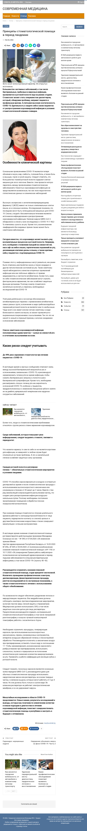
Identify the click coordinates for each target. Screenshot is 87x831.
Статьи (24, 16)
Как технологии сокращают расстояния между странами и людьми (72, 158)
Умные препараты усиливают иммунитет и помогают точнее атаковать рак (72, 240)
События (67, 306)
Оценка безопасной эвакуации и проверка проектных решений (72, 179)
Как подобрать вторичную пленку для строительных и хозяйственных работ (71, 198)
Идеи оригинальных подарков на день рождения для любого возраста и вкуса (72, 207)
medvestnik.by (50, 723)
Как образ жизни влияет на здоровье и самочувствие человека (71, 128)
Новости (15, 16)
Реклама (28, 2)
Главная (6, 16)
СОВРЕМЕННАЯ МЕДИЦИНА (25, 9)
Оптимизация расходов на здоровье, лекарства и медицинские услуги (71, 149)
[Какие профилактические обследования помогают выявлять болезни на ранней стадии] (46, 764)
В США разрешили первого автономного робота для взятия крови (71, 57)
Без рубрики (68, 298)
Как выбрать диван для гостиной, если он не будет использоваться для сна (71, 280)
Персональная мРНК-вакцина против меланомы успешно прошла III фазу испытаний (72, 67)
